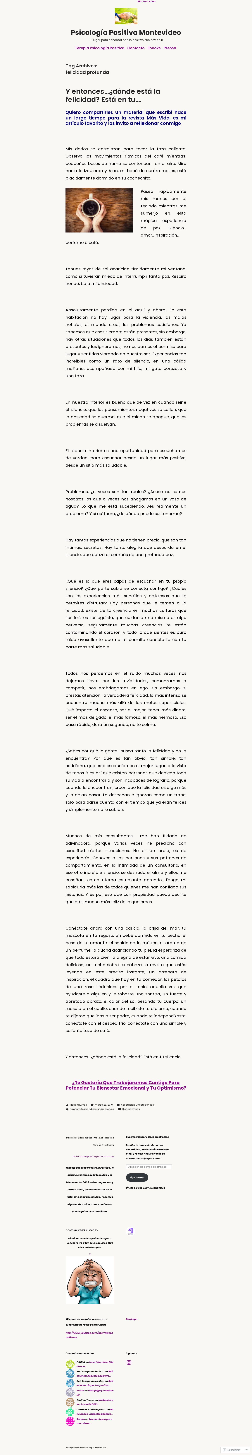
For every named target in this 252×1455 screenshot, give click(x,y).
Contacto (136, 48)
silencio (109, 1109)
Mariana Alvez (78, 1105)
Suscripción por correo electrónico (147, 1137)
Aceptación (128, 1105)
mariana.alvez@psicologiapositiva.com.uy (93, 1156)
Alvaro (81, 1419)
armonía (75, 1109)
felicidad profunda (92, 1109)
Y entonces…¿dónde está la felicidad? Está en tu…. (113, 96)
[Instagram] (129, 1362)
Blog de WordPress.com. (97, 1448)
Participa (131, 1319)
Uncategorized (145, 1105)
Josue (80, 1390)
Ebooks (154, 48)
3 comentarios (131, 1109)
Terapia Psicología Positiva (99, 48)
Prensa (170, 48)
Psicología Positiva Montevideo (126, 32)
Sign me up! (137, 1177)
